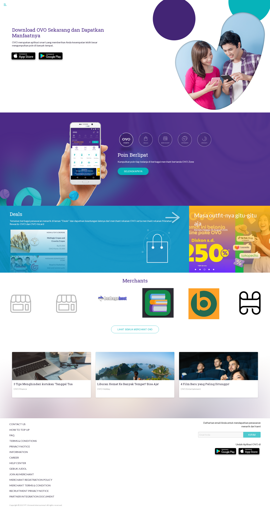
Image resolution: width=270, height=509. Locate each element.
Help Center (17, 463)
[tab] (146, 139)
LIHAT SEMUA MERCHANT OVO (135, 329)
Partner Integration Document (31, 496)
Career (14, 457)
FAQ (11, 435)
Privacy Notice (19, 446)
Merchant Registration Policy (30, 479)
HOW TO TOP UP (19, 429)
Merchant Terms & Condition (30, 485)
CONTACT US (17, 424)
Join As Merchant (21, 474)
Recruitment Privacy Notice (29, 490)
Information (18, 451)
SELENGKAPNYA (133, 171)
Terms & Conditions (23, 440)
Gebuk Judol (18, 468)
